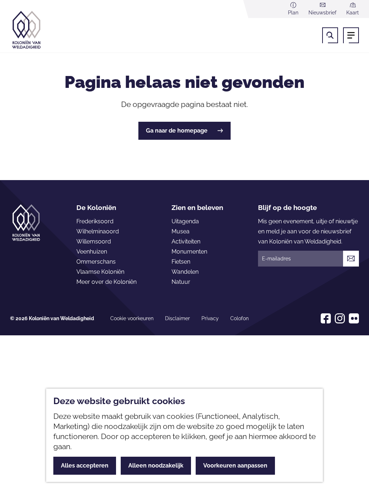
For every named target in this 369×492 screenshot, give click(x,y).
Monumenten (189, 251)
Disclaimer (177, 318)
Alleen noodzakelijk (155, 465)
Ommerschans (96, 261)
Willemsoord (93, 241)
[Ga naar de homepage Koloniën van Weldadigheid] (26, 222)
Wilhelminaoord (97, 231)
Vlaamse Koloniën (100, 271)
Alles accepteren (84, 465)
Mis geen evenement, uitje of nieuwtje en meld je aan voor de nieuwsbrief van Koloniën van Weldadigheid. (308, 231)
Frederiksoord (95, 221)
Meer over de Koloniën (106, 281)
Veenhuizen (91, 251)
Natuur (181, 281)
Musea (181, 231)
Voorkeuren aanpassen (235, 465)
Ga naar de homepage (177, 130)
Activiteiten (186, 241)
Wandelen (185, 271)
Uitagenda (185, 221)
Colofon (239, 318)
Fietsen (181, 261)
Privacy (210, 318)
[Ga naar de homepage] (37, 29)
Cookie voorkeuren (132, 318)
